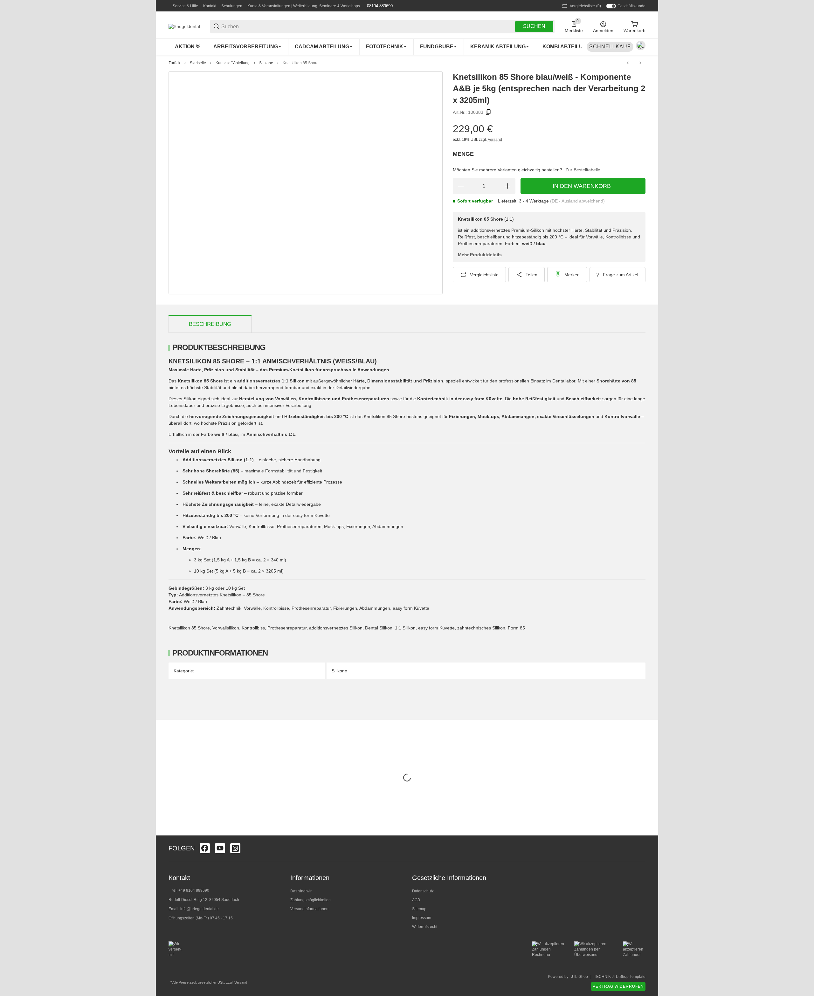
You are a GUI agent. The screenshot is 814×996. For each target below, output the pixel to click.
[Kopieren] (488, 112)
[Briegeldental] (184, 26)
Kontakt (209, 6)
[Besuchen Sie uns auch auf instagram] (235, 848)
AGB (416, 900)
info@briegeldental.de (199, 909)
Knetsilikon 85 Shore (301, 63)
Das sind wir (301, 891)
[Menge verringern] (460, 186)
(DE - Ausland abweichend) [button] (577, 200)
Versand (495, 139)
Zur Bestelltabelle (582, 169)
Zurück (174, 63)
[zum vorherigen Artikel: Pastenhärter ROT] (628, 63)
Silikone (266, 63)
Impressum (421, 918)
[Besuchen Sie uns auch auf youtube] (220, 848)
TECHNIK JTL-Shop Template (619, 976)
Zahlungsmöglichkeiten (310, 900)
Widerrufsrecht (424, 926)
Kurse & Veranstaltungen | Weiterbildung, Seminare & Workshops (303, 6)
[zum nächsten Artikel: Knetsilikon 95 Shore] (640, 63)
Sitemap (419, 909)
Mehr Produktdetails (480, 254)
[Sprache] (640, 45)
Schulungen (231, 6)
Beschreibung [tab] (210, 324)
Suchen (534, 26)
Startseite (198, 63)
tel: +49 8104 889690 (190, 890)
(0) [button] (585, 6)
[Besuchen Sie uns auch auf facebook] (205, 848)
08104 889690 (379, 5)
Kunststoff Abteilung (233, 63)
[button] (640, 848)
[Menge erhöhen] (507, 186)
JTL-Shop (579, 976)
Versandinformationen (309, 909)
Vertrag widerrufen (618, 986)
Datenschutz (423, 891)
